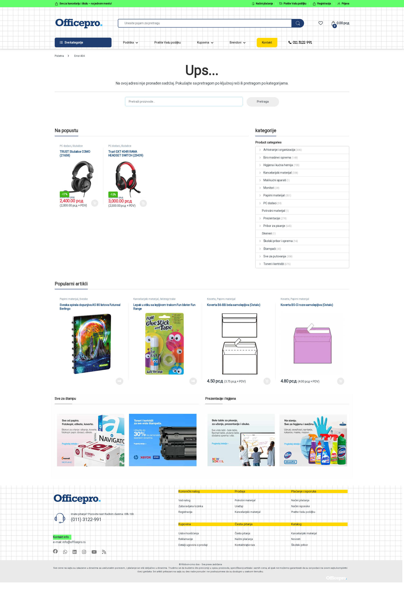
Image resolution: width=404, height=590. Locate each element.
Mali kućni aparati (274, 180)
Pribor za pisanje (274, 226)
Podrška (128, 42)
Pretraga (263, 101)
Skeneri (267, 233)
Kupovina (203, 42)
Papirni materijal (273, 195)
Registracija (324, 3)
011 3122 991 (302, 42)
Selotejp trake (167, 299)
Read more (119, 381)
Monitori (268, 187)
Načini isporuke (300, 506)
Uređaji (239, 506)
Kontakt (267, 42)
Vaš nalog (184, 500)
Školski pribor (299, 544)
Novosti (295, 539)
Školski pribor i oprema (278, 241)
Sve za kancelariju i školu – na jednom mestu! (86, 3)
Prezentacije (271, 218)
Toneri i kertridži (273, 264)
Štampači (269, 248)
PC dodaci (65, 145)
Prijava (345, 3)
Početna (59, 55)
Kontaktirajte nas (245, 544)
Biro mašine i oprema (277, 157)
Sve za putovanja (274, 256)
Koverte (211, 299)
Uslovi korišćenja (188, 533)
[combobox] (205, 23)
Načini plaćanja (264, 3)
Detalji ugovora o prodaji (193, 544)
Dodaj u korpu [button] (94, 203)
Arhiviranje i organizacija (279, 149)
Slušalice (77, 145)
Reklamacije (185, 539)
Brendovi (235, 42)
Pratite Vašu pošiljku (295, 3)
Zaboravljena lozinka (190, 506)
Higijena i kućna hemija (278, 165)
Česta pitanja (242, 533)
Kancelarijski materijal (277, 172)
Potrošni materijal (273, 210)
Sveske (83, 299)
